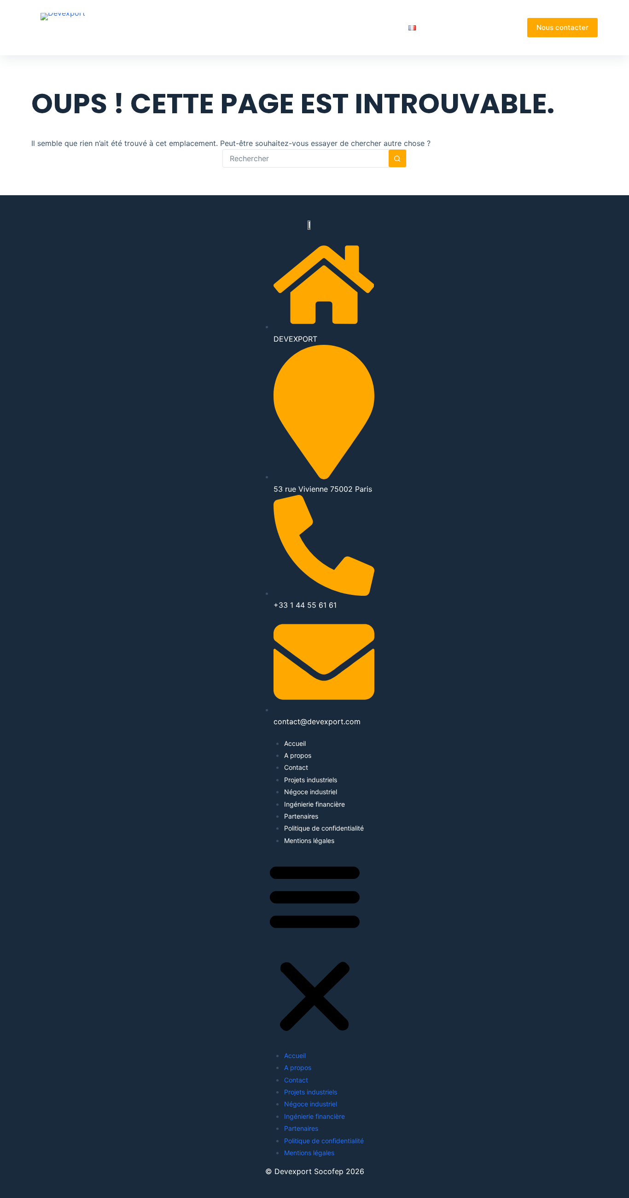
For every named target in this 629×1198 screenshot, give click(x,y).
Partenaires (377, 27)
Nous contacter (562, 27)
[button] (315, 947)
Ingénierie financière (314, 804)
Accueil (218, 27)
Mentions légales (309, 840)
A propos (260, 27)
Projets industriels (310, 780)
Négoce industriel (310, 792)
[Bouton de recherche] (397, 158)
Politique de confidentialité (324, 828)
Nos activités (311, 27)
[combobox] (306, 158)
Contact (296, 767)
